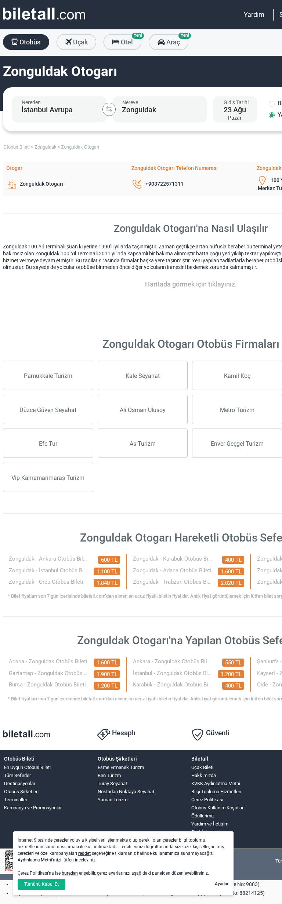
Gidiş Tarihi (236, 102)
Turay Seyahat (112, 783)
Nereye (130, 102)
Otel (130, 40)
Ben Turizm (109, 775)
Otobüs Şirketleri (21, 791)
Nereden (31, 102)
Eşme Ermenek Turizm (121, 767)
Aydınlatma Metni (35, 860)
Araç (176, 40)
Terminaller (15, 799)
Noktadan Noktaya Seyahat (126, 791)
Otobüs (29, 42)
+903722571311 (164, 184)
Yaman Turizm (112, 799)
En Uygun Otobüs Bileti (27, 767)
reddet (84, 853)
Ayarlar (221, 883)
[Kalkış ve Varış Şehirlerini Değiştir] (109, 109)
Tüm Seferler (17, 775)
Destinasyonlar (19, 783)
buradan (70, 873)
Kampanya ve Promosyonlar (33, 807)
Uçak (80, 42)
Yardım (254, 14)
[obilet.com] (44, 20)
